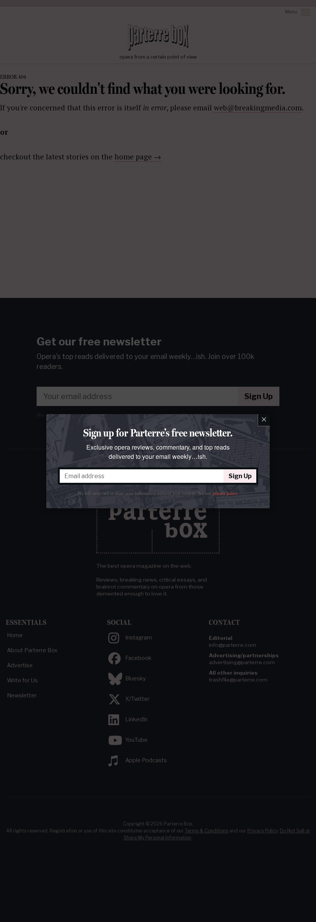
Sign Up (240, 476)
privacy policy (225, 493)
